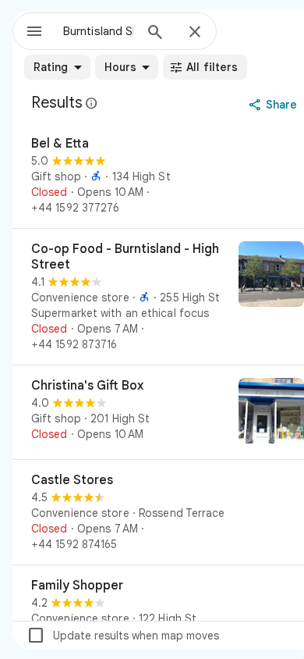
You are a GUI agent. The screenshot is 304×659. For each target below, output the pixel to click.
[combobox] (98, 31)
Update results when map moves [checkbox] (123, 635)
